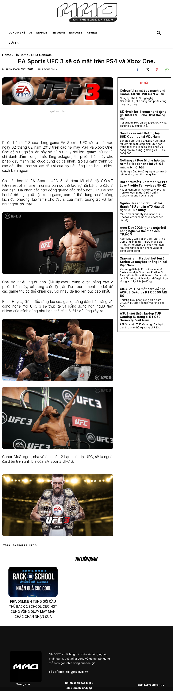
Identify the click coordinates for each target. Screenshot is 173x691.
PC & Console (41, 55)
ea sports (20, 545)
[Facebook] (137, 69)
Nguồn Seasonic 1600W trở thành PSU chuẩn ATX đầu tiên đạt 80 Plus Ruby (143, 206)
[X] (147, 69)
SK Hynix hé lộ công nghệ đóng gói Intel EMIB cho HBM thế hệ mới (143, 115)
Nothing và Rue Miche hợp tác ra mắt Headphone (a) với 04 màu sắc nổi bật (143, 164)
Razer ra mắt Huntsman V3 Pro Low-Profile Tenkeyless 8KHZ (144, 183)
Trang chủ (23, 684)
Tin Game (21, 55)
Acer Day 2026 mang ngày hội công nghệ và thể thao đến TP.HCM (143, 231)
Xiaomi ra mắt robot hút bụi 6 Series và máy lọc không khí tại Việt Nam (143, 262)
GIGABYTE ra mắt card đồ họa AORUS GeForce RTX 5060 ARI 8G (143, 292)
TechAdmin (49, 69)
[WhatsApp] (166, 69)
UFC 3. (33, 545)
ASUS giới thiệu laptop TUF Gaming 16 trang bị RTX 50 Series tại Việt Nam (140, 317)
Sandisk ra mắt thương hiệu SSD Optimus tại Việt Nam (141, 134)
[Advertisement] (57, 125)
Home (6, 55)
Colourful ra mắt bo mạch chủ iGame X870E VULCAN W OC (142, 92)
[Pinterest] (157, 69)
